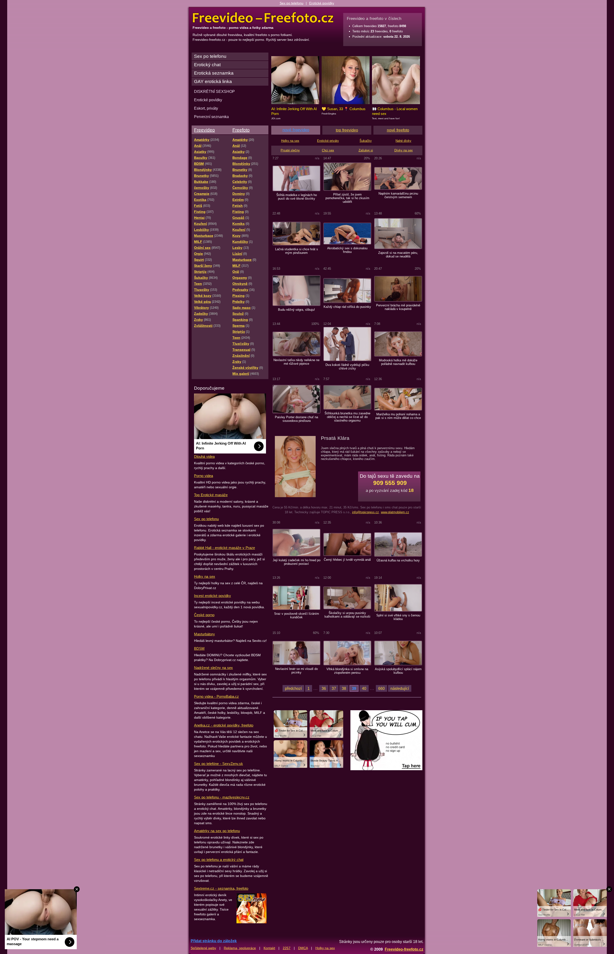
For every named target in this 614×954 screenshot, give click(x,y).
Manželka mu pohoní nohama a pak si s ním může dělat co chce (398, 416)
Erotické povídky (321, 3)
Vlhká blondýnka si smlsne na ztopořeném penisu (347, 670)
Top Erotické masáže (211, 495)
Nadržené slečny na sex (213, 668)
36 (324, 688)
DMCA (303, 948)
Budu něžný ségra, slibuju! (296, 309)
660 (381, 688)
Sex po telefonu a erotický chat (218, 860)
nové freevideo (296, 130)
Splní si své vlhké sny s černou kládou (398, 617)
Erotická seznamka (214, 73)
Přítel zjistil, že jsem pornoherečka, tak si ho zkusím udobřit (347, 198)
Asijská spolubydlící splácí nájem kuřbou (398, 670)
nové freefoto (398, 130)
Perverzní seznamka (211, 116)
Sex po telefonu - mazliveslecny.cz (221, 797)
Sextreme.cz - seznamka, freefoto (221, 888)
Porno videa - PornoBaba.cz (216, 696)
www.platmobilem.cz (395, 512)
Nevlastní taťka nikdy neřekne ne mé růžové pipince (296, 361)
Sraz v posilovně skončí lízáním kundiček (296, 615)
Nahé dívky (403, 141)
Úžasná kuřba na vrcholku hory (398, 560)
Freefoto (241, 129)
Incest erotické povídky (212, 596)
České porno (204, 615)
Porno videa (203, 476)
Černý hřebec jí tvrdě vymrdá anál (347, 559)
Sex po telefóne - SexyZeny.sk (218, 764)
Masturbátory (204, 634)
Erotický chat (207, 64)
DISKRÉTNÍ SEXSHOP (214, 91)
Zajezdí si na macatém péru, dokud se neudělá (398, 254)
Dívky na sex (403, 150)
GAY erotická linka (213, 81)
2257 (286, 948)
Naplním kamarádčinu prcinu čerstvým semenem (398, 195)
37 (334, 688)
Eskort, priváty (206, 108)
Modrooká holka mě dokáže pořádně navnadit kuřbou (398, 362)
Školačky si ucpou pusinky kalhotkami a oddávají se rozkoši (347, 614)
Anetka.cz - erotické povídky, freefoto (223, 725)
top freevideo (347, 130)
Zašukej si (366, 150)
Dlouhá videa (204, 456)
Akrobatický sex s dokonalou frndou (347, 250)
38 (344, 688)
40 (364, 688)
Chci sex (328, 150)
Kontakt (269, 948)
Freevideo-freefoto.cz (404, 949)
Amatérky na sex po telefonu (217, 831)
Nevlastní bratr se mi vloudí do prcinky (296, 670)
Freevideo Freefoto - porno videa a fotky (263, 17)
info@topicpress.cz (365, 512)
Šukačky (366, 141)
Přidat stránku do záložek (214, 941)
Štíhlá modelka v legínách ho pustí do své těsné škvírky (296, 196)
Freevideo (204, 129)
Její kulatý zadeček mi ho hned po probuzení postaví (296, 562)
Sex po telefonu (291, 3)
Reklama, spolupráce (240, 948)
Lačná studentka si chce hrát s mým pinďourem (296, 251)
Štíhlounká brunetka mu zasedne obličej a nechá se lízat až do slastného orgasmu (347, 416)
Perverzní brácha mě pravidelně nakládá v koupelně (398, 307)
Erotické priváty (328, 141)
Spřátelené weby (203, 948)
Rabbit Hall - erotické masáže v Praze (224, 548)
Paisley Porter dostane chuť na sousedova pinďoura (296, 419)
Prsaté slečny (290, 150)
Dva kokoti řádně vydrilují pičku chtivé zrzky (347, 366)
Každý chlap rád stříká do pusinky (347, 307)
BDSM (199, 648)
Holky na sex (204, 576)
